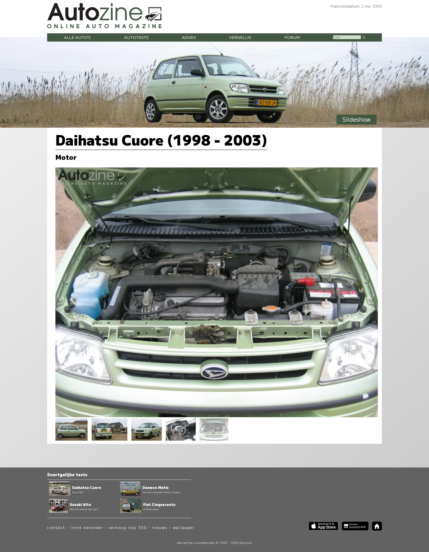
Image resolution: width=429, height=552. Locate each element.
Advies (189, 37)
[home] (375, 529)
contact (56, 527)
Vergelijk (240, 37)
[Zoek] (363, 36)
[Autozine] (214, 14)
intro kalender (87, 527)
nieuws (159, 527)
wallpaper (184, 527)
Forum (292, 37)
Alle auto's (77, 37)
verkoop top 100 (128, 527)
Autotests (136, 37)
